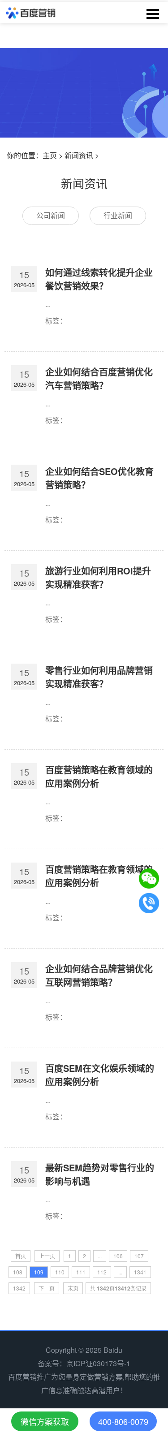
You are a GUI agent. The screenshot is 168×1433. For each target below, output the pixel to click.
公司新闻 (50, 215)
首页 (20, 1256)
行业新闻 (117, 215)
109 (38, 1272)
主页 (50, 155)
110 (60, 1272)
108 (17, 1272)
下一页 (47, 1288)
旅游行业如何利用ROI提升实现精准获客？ (98, 577)
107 (139, 1256)
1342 (19, 1288)
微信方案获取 (45, 1421)
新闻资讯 (79, 155)
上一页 (47, 1256)
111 (81, 1272)
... (100, 1256)
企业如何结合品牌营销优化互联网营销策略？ (99, 975)
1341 (140, 1272)
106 (118, 1256)
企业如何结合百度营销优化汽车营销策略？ (99, 378)
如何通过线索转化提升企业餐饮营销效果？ (99, 279)
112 (102, 1272)
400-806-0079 (123, 1421)
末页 (73, 1288)
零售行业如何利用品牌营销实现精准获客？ (99, 677)
